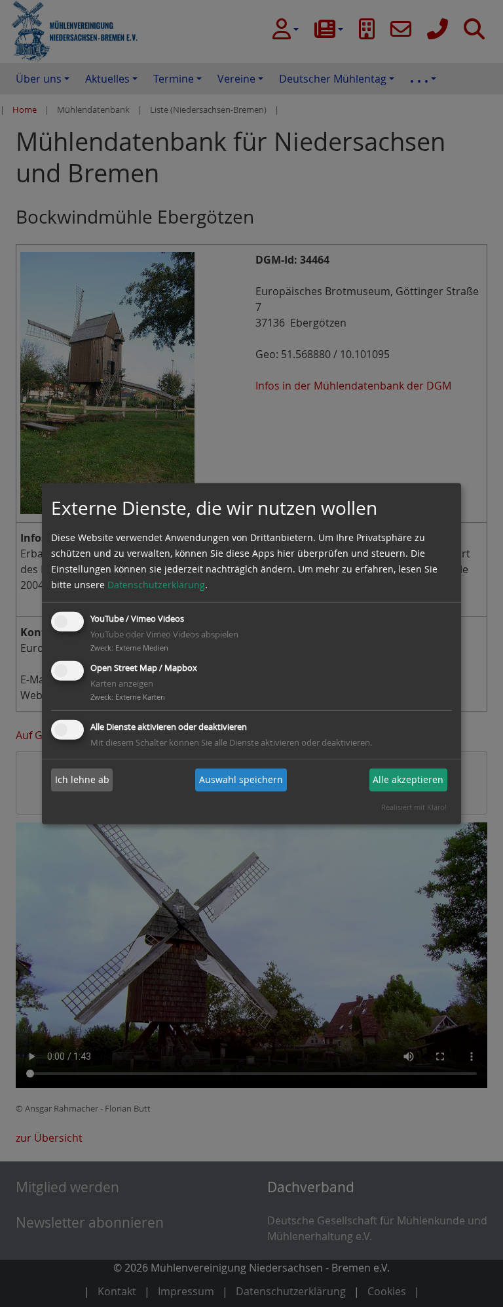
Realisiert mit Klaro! (414, 807)
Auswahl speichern (241, 779)
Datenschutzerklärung (156, 584)
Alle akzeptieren (408, 779)
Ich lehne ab (82, 779)
